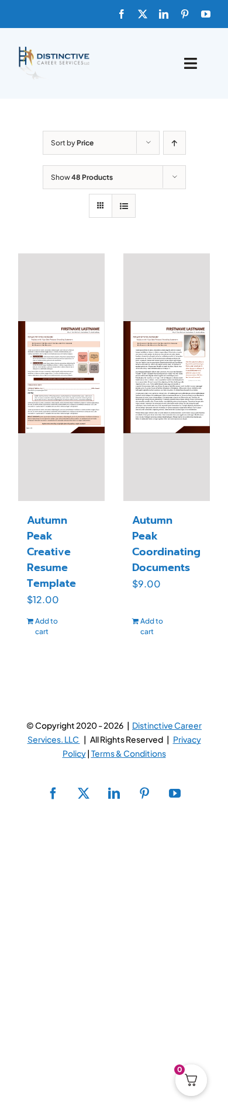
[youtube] (205, 14)
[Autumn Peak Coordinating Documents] (166, 377)
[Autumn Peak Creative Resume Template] (61, 377)
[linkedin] (163, 14)
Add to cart (46, 626)
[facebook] (121, 14)
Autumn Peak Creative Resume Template (51, 551)
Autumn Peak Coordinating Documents (166, 544)
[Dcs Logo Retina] (54, 50)
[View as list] (123, 205)
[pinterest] (184, 14)
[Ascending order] (174, 143)
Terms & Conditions (128, 753)
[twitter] (142, 14)
